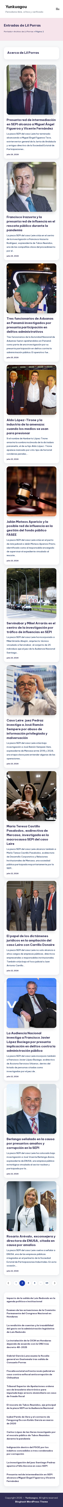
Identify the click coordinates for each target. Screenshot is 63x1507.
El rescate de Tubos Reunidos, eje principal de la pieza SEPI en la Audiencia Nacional (31, 1406)
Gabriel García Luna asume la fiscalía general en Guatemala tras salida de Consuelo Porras (28, 1359)
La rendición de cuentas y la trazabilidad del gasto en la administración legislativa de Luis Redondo (30, 1328)
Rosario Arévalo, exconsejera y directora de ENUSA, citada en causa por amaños (31, 1240)
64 (47, 1283)
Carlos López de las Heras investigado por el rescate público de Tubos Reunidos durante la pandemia (31, 1435)
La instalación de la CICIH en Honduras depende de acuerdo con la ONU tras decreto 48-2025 (29, 1344)
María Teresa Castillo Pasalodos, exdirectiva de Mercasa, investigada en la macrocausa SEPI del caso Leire (28, 835)
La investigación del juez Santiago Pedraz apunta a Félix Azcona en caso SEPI (31, 1464)
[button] (8, 1283)
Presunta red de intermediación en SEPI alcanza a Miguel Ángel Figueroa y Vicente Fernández (31, 124)
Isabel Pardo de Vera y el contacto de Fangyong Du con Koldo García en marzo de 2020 (30, 1420)
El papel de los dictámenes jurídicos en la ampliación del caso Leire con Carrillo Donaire (31, 940)
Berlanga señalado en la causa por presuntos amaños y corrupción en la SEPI (30, 1143)
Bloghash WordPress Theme (31, 1501)
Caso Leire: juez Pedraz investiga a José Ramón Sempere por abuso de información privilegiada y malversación (27, 729)
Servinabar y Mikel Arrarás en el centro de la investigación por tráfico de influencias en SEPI (31, 627)
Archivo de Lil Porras (23, 31)
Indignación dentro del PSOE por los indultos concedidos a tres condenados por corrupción (30, 1450)
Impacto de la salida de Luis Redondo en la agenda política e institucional (31, 1300)
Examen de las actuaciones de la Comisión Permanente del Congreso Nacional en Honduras (31, 1313)
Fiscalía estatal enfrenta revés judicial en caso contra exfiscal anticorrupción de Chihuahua (31, 1374)
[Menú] (57, 9)
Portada (8, 31)
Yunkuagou (16, 6)
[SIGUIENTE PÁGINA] (54, 1283)
